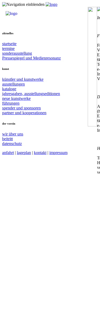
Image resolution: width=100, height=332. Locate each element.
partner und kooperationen (24, 112)
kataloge (9, 89)
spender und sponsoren (21, 108)
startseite (9, 43)
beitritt (7, 139)
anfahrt (8, 152)
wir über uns (12, 134)
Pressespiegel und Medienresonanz (31, 58)
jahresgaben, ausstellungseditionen (31, 93)
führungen (10, 103)
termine (8, 48)
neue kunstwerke (16, 98)
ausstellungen (13, 84)
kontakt (40, 152)
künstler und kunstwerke (22, 79)
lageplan (24, 152)
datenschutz (12, 143)
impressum (58, 152)
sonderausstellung (17, 53)
